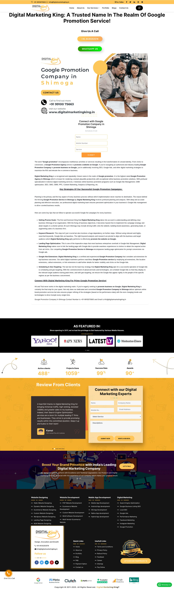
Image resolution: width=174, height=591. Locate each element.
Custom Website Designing (43, 513)
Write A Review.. (124, 438)
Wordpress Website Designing (44, 517)
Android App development (100, 506)
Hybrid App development (99, 517)
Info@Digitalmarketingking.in (59, 2)
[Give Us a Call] (8, 573)
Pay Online (100, 567)
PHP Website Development (71, 503)
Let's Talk (127, 466)
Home (71, 8)
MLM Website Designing (42, 523)
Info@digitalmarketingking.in (115, 299)
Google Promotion (126, 527)
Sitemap (99, 564)
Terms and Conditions (104, 547)
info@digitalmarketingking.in (47, 549)
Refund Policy (101, 554)
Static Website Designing (42, 503)
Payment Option (81, 564)
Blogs (114, 8)
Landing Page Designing (42, 520)
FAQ (76, 560)
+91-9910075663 (40, 2)
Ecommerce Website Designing (44, 510)
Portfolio (105, 8)
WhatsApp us (90, 49)
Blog (77, 557)
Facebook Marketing (126, 520)
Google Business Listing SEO (130, 506)
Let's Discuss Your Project (135, 561)
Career (99, 560)
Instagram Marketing (127, 523)
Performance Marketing (128, 517)
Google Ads (123, 513)
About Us (80, 8)
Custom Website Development (72, 513)
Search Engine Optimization (129, 503)
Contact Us (123, 8)
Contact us (79, 567)
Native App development (99, 513)
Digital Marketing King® (108, 587)
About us (78, 550)
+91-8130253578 (89, 39)
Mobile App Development (99, 503)
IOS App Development (98, 510)
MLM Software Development (72, 516)
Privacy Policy (101, 550)
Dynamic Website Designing (43, 506)
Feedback (100, 557)
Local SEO (123, 510)
